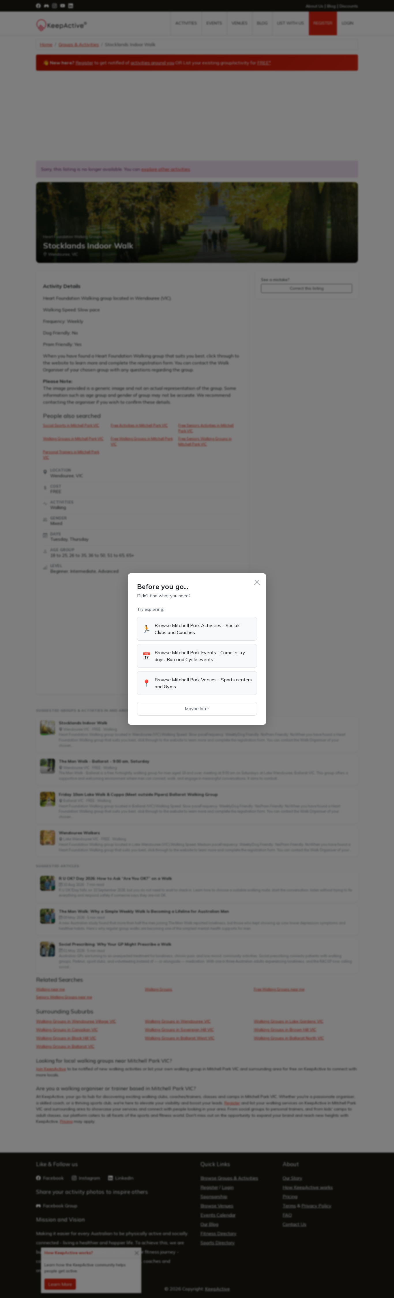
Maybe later (197, 708)
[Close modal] (257, 582)
